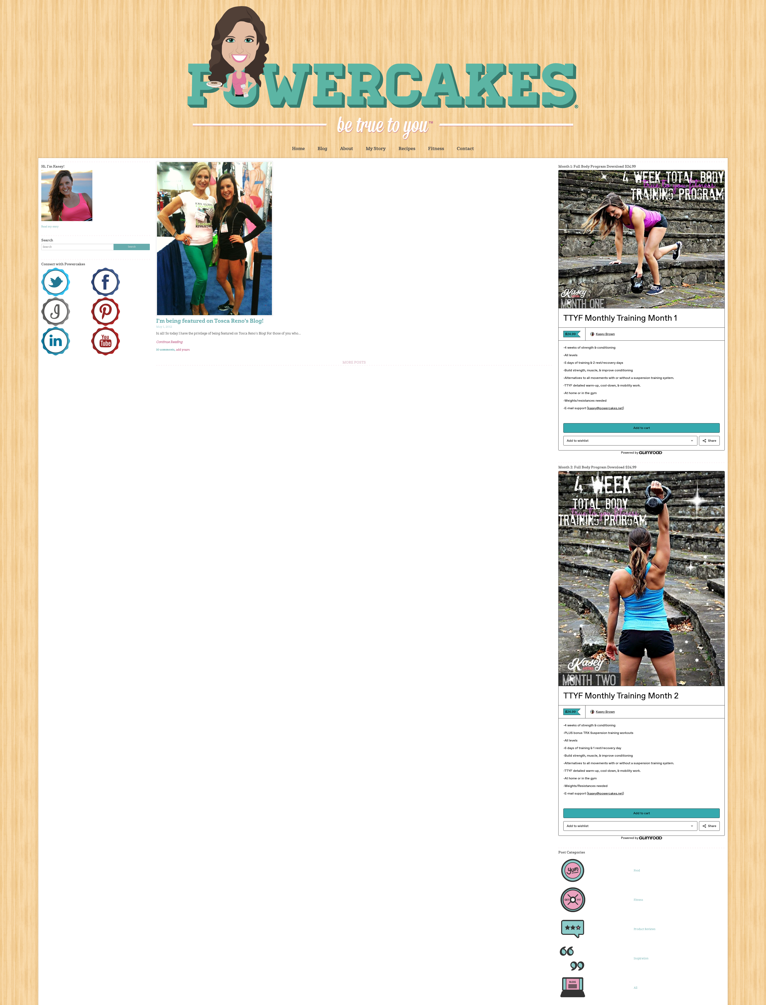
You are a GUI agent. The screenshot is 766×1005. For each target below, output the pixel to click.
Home (298, 149)
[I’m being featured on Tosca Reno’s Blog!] (354, 238)
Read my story (50, 226)
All (635, 987)
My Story (376, 149)
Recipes (407, 149)
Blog (322, 149)
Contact (465, 149)
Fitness (436, 149)
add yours (183, 349)
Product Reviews (644, 929)
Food (637, 870)
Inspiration (641, 958)
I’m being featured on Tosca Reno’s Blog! (210, 321)
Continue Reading (169, 342)
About (346, 149)
